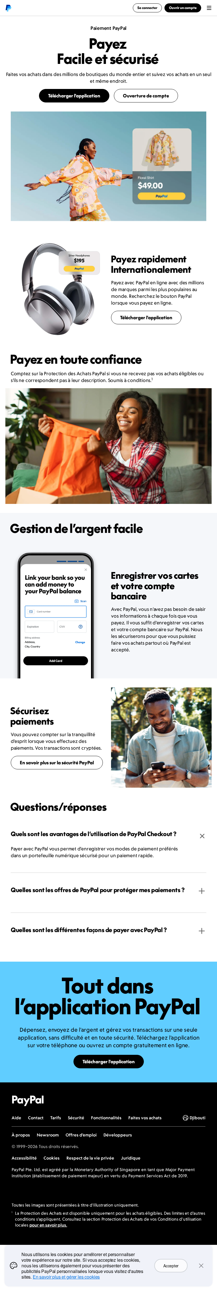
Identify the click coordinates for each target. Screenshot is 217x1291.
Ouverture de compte (146, 96)
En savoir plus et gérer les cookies (66, 1277)
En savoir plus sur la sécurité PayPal (57, 762)
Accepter (171, 1265)
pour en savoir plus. (48, 1225)
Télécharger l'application (74, 96)
